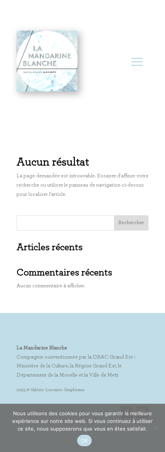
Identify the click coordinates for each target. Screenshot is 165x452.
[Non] (155, 428)
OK (84, 440)
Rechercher (131, 222)
